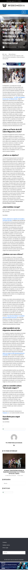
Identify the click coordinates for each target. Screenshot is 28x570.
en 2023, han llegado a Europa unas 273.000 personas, (14, 98)
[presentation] (4, 465)
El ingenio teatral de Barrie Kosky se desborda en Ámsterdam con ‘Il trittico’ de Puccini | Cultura (14, 472)
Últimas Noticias (6, 19)
